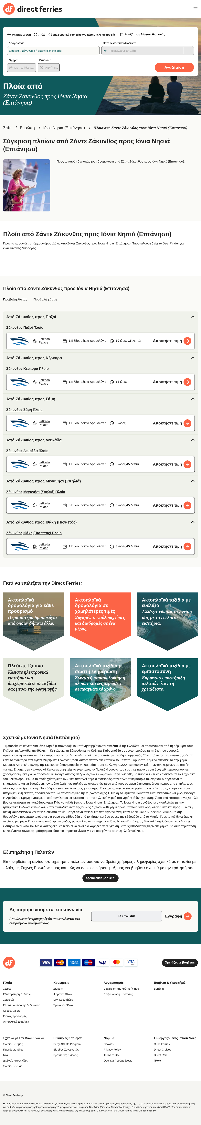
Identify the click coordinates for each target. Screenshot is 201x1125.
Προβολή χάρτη (45, 299)
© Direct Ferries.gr (13, 1095)
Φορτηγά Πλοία (62, 994)
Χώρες (7, 988)
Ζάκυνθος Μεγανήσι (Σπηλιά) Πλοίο (35, 492)
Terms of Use (112, 1055)
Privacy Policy (112, 1049)
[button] (100, 316)
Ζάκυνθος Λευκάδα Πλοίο (27, 451)
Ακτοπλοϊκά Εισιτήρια (16, 1021)
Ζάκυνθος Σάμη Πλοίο (24, 410)
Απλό (42, 34)
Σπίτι (7, 128)
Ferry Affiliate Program (67, 1044)
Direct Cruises (162, 1049)
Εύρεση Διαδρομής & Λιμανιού (21, 1005)
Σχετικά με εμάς (12, 1066)
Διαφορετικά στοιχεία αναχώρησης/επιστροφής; (84, 34)
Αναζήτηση (174, 67)
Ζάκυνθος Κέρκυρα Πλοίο (27, 369)
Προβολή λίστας (15, 299)
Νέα (5, 1055)
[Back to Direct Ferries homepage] (32, 9)
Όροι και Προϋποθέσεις (118, 1060)
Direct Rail (160, 1055)
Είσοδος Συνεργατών (66, 1049)
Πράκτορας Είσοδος (65, 1055)
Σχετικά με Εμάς (13, 1044)
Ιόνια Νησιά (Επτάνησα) (64, 128)
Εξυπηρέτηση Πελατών (17, 994)
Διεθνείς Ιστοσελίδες (15, 1060)
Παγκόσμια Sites (13, 1049)
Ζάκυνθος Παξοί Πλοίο (24, 328)
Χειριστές (8, 999)
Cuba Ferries (162, 1044)
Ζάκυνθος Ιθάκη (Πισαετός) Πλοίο (34, 533)
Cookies (109, 1044)
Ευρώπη (27, 128)
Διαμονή (58, 988)
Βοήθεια (159, 988)
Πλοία (157, 1060)
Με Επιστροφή (21, 34)
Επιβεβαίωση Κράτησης (118, 994)
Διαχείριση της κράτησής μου (121, 988)
